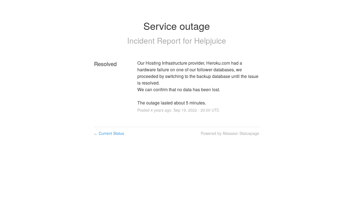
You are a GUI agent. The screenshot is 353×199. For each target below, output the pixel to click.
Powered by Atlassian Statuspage (230, 133)
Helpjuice (210, 40)
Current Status (109, 133)
